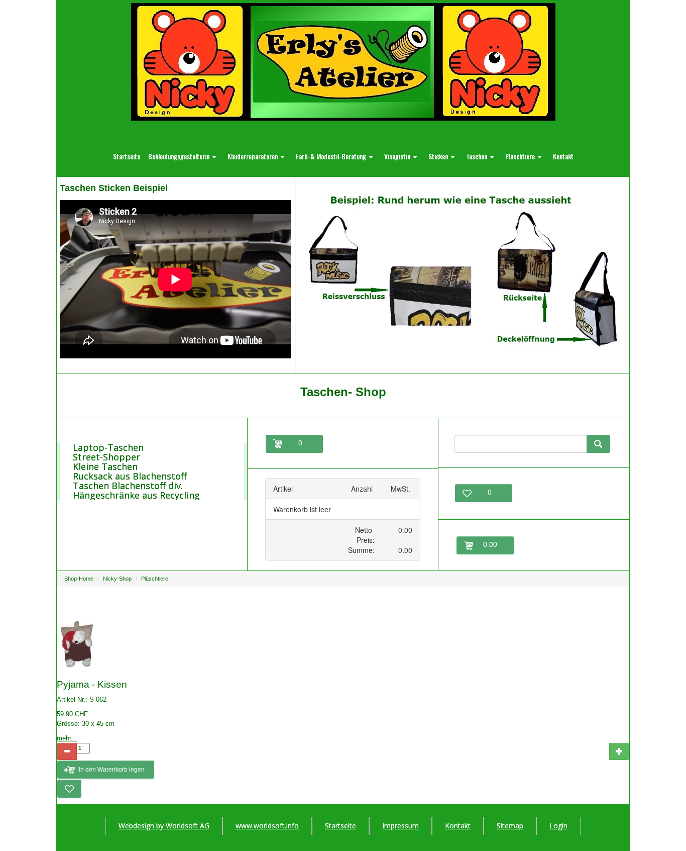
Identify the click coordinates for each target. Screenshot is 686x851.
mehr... (67, 738)
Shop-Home (78, 579)
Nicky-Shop (117, 579)
